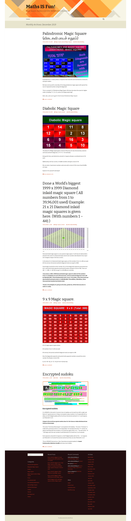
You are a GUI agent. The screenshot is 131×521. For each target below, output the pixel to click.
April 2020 (90, 480)
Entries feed (70, 485)
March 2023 (90, 466)
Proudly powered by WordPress (65, 518)
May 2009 (90, 504)
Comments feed (71, 487)
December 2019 (91, 485)
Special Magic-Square (67, 41)
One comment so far (48, 174)
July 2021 (90, 478)
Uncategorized (31, 494)
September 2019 (91, 487)
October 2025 (91, 459)
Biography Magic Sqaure (33, 467)
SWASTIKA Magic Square (73, 459)
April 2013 (90, 499)
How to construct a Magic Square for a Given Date (75, 467)
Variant (63, 112)
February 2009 (91, 506)
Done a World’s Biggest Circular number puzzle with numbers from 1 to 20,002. (55, 459)
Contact (28, 19)
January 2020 (91, 483)
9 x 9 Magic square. (58, 299)
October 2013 (91, 497)
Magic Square (58, 41)
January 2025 (91, 462)
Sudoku (56, 377)
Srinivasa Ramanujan (32, 487)
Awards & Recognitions (33, 464)
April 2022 (90, 471)
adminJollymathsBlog (79, 41)
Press (29, 478)
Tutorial (29, 492)
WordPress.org (71, 490)
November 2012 (91, 501)
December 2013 (91, 492)
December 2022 (91, 469)
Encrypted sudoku (58, 374)
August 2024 (90, 464)
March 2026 (90, 457)
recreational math (32, 480)
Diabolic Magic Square (61, 108)
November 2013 (91, 494)
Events (29, 469)
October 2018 (91, 490)
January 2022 (91, 476)
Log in (69, 482)
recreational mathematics (33, 482)
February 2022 (91, 473)
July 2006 (90, 509)
